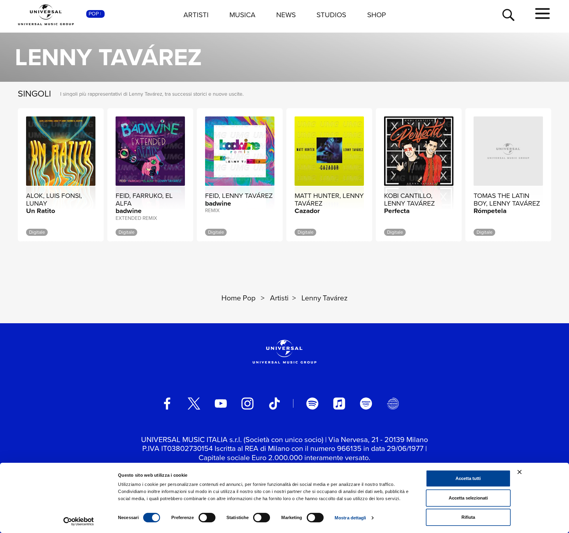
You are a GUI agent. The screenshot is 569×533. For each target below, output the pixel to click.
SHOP (376, 14)
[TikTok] (274, 404)
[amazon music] (366, 404)
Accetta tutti (468, 478)
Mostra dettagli (350, 517)
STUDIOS (331, 14)
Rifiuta (468, 517)
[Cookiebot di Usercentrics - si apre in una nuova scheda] (79, 521)
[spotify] (312, 404)
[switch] (207, 517)
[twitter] (194, 404)
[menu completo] (542, 14)
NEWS (286, 14)
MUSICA (242, 14)
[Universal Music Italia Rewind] (393, 404)
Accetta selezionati (468, 497)
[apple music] (339, 404)
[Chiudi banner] (519, 472)
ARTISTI (196, 14)
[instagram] (247, 404)
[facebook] (167, 404)
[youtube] (221, 404)
